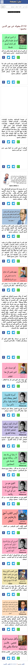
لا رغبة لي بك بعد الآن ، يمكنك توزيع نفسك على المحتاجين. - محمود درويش (14, 469)
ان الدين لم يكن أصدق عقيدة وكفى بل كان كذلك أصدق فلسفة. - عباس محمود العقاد (14, 52)
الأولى (22, 664)
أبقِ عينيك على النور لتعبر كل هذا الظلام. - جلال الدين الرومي (14, 381)
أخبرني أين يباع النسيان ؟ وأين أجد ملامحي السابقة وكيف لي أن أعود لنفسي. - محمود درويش (14, 557)
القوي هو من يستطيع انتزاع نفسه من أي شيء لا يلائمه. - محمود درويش (14, 498)
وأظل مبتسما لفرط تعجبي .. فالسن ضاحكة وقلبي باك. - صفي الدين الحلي (14, 653)
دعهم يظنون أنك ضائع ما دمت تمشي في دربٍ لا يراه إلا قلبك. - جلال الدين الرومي (14, 284)
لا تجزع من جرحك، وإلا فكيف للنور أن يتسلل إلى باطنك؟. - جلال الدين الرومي (14, 340)
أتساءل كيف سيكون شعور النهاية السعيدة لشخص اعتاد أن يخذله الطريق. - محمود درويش (14, 439)
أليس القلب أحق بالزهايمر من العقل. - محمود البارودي (14, 527)
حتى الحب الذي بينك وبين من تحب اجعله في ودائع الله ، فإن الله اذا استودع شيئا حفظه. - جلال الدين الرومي (14, 588)
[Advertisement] (14, 17)
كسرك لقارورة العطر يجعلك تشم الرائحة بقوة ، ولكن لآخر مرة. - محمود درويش (14, 409)
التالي (9, 664)
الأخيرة (5, 664)
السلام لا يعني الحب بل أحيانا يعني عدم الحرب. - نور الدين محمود (14, 149)
